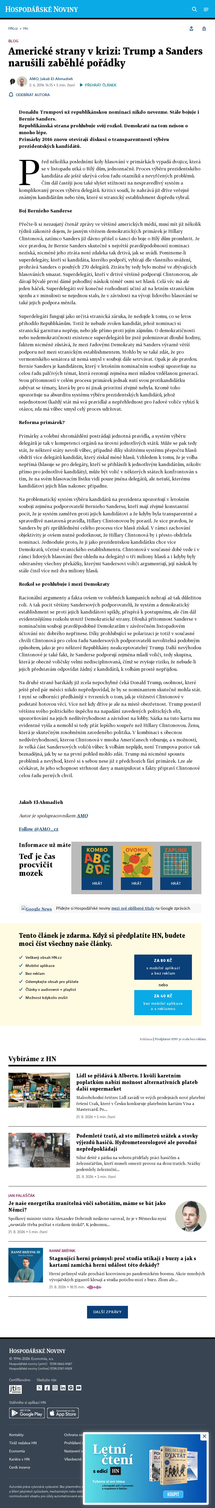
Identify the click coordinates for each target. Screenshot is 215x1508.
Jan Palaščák (21, 1195)
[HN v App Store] (63, 1413)
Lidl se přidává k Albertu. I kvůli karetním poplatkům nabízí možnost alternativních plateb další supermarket (137, 1082)
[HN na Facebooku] (47, 1387)
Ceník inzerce (19, 1467)
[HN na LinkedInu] (63, 1387)
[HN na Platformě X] (39, 1387)
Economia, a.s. (42, 1359)
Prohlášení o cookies (80, 1443)
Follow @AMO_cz (38, 829)
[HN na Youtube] (78, 1387)
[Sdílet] (191, 28)
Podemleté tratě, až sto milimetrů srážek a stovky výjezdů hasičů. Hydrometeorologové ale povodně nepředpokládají (137, 1142)
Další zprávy (107, 1312)
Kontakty (16, 1435)
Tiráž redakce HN (23, 1443)
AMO (34, 78)
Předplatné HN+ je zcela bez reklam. (181, 1039)
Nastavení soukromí (80, 1451)
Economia (17, 1451)
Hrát (97, 883)
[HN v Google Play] (27, 1413)
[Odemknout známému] (204, 28)
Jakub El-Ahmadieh (56, 78)
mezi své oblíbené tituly (132, 908)
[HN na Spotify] (70, 1387)
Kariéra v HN (19, 1459)
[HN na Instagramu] (55, 1387)
